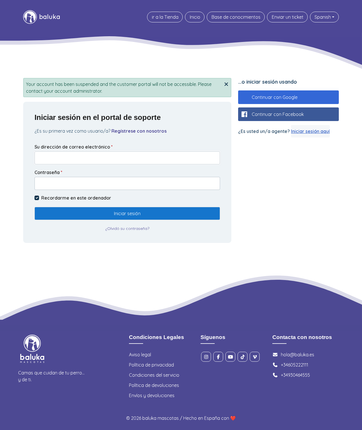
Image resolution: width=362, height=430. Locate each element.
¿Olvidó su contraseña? (127, 228)
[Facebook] (218, 357)
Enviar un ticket (287, 17)
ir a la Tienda (165, 17)
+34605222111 (294, 365)
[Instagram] (206, 357)
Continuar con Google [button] (275, 97)
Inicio (195, 17)
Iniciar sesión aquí (310, 131)
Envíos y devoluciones (151, 395)
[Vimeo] (255, 357)
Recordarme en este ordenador (76, 198)
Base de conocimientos (236, 17)
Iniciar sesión (127, 213)
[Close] (226, 84)
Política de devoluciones (154, 385)
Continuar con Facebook (278, 114)
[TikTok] (242, 357)
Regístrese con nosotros (139, 131)
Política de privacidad (151, 365)
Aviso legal (140, 354)
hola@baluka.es (297, 354)
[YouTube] (230, 357)
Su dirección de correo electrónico (74, 147)
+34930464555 (295, 375)
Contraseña (49, 172)
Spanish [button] (322, 17)
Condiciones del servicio (154, 375)
